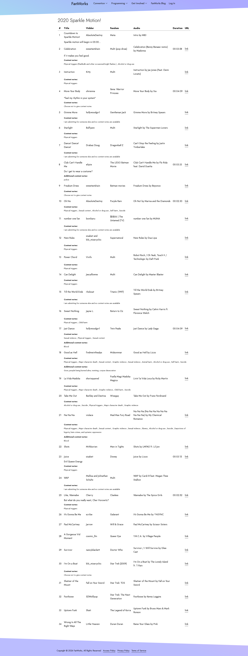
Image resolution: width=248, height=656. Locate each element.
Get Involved (138, 3)
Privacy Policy (123, 650)
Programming (118, 3)
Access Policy (109, 650)
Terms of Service (138, 650)
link (186, 48)
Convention (99, 3)
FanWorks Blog (158, 3)
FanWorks (79, 3)
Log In (172, 3)
